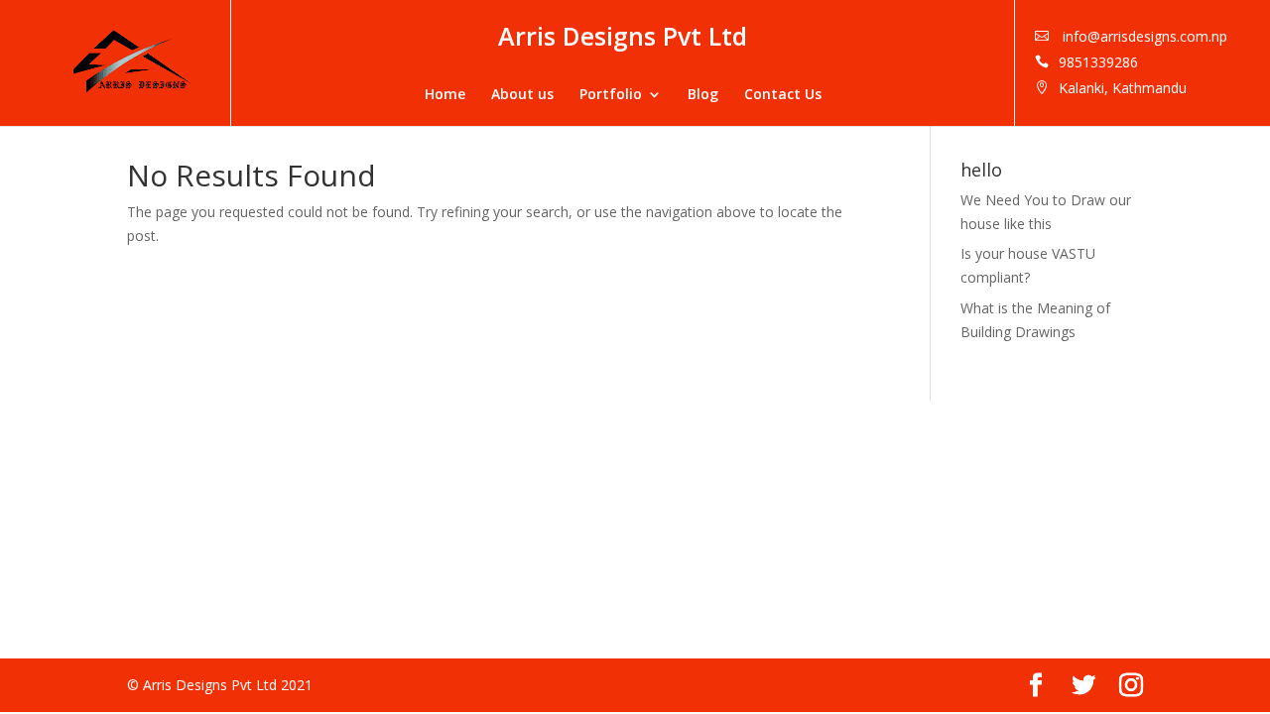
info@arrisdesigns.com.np (1143, 36)
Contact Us (783, 94)
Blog (703, 94)
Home (445, 94)
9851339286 (1098, 62)
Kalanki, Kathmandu (1123, 87)
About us (522, 94)
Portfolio (610, 94)
